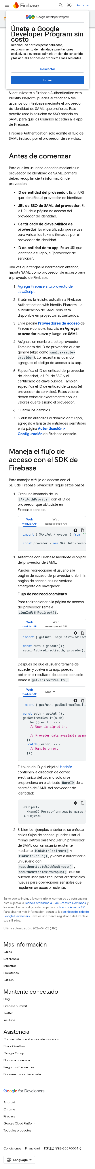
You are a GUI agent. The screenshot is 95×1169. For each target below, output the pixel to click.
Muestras (10, 966)
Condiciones (12, 1148)
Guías (8, 952)
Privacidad (32, 1148)
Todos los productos (17, 1130)
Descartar (47, 69)
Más (48, 692)
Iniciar (47, 80)
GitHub (8, 980)
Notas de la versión (17, 1060)
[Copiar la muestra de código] (82, 530)
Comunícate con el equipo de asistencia (31, 1039)
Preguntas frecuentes (19, 1067)
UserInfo (65, 767)
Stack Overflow (14, 1046)
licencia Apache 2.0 (72, 907)
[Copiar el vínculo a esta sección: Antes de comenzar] (75, 156)
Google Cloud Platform (20, 1123)
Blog (7, 999)
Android (9, 1102)
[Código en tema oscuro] (75, 530)
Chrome (9, 1109)
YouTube (9, 1020)
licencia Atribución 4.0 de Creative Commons (55, 903)
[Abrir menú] (7, 5)
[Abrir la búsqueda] (60, 5)
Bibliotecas (11, 973)
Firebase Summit (15, 1006)
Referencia (11, 959)
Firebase (9, 1116)
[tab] (29, 521)
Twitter (8, 1013)
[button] (29, 521)
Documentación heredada (22, 1074)
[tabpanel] (52, 539)
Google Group (14, 1053)
